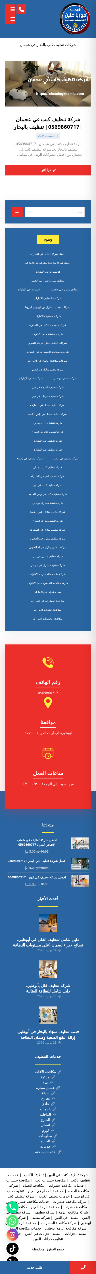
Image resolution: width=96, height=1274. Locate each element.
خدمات (45, 1109)
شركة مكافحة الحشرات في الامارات (47, 583)
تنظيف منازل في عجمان (64, 289)
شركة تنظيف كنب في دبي (47, 485)
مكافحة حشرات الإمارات (47, 610)
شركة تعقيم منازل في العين (47, 369)
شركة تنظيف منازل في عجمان (47, 565)
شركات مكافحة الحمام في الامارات (47, 360)
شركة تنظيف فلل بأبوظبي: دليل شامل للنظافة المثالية (48, 988)
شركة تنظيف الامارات (31, 378)
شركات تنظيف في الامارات (47, 334)
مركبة (45, 1077)
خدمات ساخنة (45, 1151)
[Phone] (12, 1207)
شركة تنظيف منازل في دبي (47, 556)
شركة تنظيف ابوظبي (65, 378)
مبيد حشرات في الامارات (47, 592)
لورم (45, 1130)
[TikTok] (12, 1249)
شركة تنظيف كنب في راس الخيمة (48, 494)
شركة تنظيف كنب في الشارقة (48, 476)
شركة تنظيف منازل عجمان (48, 521)
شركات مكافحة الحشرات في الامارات (47, 352)
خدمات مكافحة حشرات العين (27, 1201)
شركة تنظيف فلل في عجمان (47, 432)
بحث (17, 211)
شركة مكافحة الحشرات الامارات (47, 574)
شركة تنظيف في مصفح (30, 458)
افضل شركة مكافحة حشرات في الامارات (47, 263)
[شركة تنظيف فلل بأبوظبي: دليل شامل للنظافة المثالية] (48, 969)
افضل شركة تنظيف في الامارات (47, 254)
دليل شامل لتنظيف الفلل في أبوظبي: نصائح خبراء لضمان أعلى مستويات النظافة (48, 942)
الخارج (45, 1119)
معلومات (45, 1135)
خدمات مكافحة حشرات (66, 1185)
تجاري (45, 1098)
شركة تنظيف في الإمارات (47, 441)
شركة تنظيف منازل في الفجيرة (47, 538)
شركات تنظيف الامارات (48, 316)
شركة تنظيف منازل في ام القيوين (47, 547)
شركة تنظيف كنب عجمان (47, 467)
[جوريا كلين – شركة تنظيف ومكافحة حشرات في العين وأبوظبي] (75, 18)
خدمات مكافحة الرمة (25, 1228)
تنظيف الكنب (33, 1174)
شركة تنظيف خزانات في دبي (48, 396)
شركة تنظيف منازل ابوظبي (47, 503)
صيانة (45, 1093)
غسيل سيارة (45, 1087)
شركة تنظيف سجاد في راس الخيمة (47, 414)
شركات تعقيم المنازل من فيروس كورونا (47, 307)
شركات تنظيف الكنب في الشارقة (48, 325)
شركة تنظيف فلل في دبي (47, 423)
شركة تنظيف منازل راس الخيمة (47, 512)
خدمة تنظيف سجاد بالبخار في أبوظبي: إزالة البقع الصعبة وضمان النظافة (48, 1034)
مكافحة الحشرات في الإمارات (47, 601)
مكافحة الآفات (45, 1071)
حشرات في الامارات (28, 289)
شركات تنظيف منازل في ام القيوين (47, 343)
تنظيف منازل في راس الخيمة (47, 280)
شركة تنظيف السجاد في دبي (48, 387)
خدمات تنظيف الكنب (54, 1196)
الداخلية (45, 1114)
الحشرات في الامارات (47, 272)
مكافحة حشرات (18, 1180)
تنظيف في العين (66, 1217)
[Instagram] (12, 1235)
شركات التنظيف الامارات (48, 298)
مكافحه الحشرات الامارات (47, 618)
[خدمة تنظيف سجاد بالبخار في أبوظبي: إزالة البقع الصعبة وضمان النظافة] (48, 1015)
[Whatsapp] (12, 1221)
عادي (45, 1103)
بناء (45, 1082)
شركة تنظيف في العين (66, 458)
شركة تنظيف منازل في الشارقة (47, 529)
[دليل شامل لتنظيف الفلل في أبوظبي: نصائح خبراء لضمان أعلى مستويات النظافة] (48, 923)
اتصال (45, 1125)
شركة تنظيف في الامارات (47, 449)
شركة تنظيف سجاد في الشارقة (47, 405)
